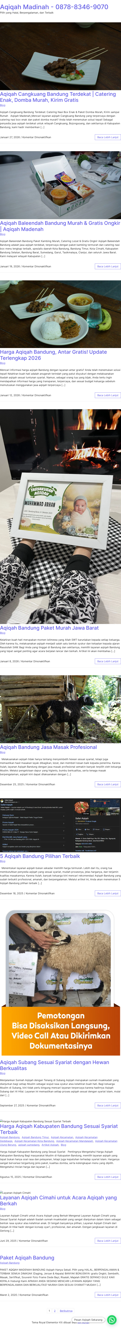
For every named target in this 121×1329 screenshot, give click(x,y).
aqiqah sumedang (28, 1144)
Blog (2, 105)
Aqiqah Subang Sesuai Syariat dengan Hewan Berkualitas (54, 1065)
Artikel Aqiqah (50, 1144)
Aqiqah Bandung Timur (35, 1137)
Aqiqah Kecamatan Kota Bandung (34, 1141)
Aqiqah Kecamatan (62, 1137)
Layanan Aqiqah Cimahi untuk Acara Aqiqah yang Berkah (58, 1200)
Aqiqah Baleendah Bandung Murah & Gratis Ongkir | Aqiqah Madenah (60, 226)
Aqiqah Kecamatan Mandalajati (74, 1141)
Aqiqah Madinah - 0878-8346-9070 (54, 7)
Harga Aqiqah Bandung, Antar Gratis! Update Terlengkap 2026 (53, 355)
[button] (112, 1320)
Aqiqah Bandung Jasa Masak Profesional (48, 747)
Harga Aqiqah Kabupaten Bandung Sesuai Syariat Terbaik (59, 1129)
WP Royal (83, 1322)
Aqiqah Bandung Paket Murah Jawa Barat (49, 628)
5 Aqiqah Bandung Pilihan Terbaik (40, 856)
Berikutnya (66, 1310)
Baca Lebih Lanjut (107, 137)
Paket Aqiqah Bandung (27, 1258)
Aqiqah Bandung (10, 1137)
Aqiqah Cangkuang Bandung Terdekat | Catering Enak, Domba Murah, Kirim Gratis (58, 97)
